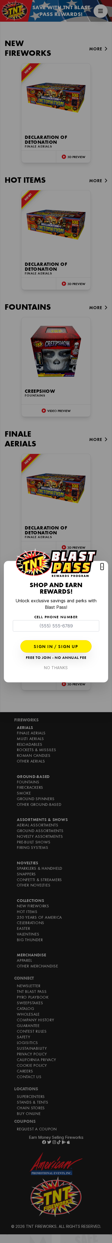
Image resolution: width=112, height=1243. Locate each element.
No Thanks (56, 667)
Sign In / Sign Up (56, 647)
